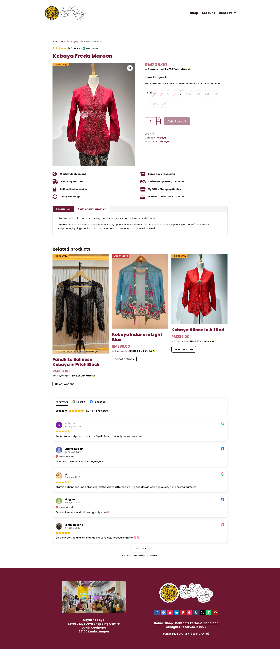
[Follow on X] (202, 612)
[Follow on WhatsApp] (208, 612)
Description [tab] (63, 209)
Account (208, 13)
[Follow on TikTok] (189, 612)
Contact (225, 13)
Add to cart (177, 121)
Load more (140, 548)
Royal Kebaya (160, 141)
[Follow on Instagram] (170, 612)
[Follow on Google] (163, 612)
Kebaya (72, 41)
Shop (194, 13)
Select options (64, 384)
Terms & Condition (204, 623)
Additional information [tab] (92, 209)
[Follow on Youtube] (215, 612)
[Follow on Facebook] (157, 612)
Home (55, 41)
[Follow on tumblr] (195, 612)
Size (149, 92)
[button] (74, 48)
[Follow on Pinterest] (183, 612)
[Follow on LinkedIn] (176, 612)
